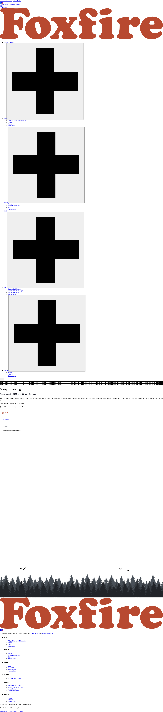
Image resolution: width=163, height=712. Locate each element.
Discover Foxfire (9, 42)
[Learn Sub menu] (45, 250)
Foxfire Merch (12, 669)
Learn (5, 287)
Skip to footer (17, 1)
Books (9, 666)
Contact (10, 124)
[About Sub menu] (46, 165)
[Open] (2, 379)
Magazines (11, 667)
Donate (4, 7)
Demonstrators (12, 209)
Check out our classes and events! (10, 4)
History (10, 204)
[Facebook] (1, 3)
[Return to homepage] (81, 628)
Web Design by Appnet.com (8, 711)
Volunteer (10, 374)
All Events (5, 419)
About (6, 202)
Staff (9, 207)
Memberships (12, 376)
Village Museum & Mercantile (17, 120)
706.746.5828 (36, 633)
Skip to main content (6, 1)
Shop (5, 211)
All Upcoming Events (14, 678)
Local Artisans (12, 671)
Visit (5, 118)
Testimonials (11, 125)
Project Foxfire (12, 294)
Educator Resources (13, 292)
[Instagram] (2, 3)
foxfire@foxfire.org (47, 633)
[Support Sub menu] (46, 333)
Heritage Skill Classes (14, 289)
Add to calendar (9, 413)
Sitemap (21, 711)
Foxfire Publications (14, 205)
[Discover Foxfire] (81, 39)
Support (6, 370)
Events (10, 122)
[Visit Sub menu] (45, 81)
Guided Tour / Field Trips (15, 291)
